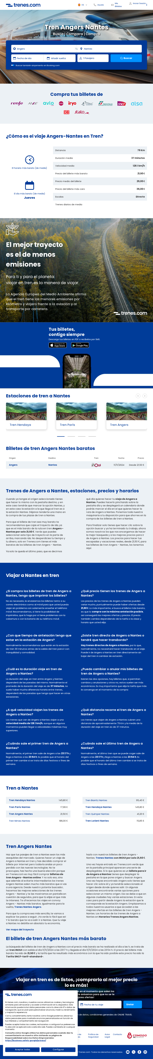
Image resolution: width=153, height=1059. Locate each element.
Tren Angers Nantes (21, 813)
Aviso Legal (107, 1035)
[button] (61, 436)
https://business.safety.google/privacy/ (25, 1040)
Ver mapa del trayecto (20, 929)
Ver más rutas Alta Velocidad (115, 396)
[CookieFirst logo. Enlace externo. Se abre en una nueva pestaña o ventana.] (18, 994)
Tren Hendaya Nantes (22, 800)
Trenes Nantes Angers (27, 907)
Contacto (117, 1034)
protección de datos (78, 1014)
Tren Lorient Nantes (97, 820)
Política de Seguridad (93, 1035)
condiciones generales (102, 1014)
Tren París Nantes (19, 807)
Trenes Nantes (104, 858)
